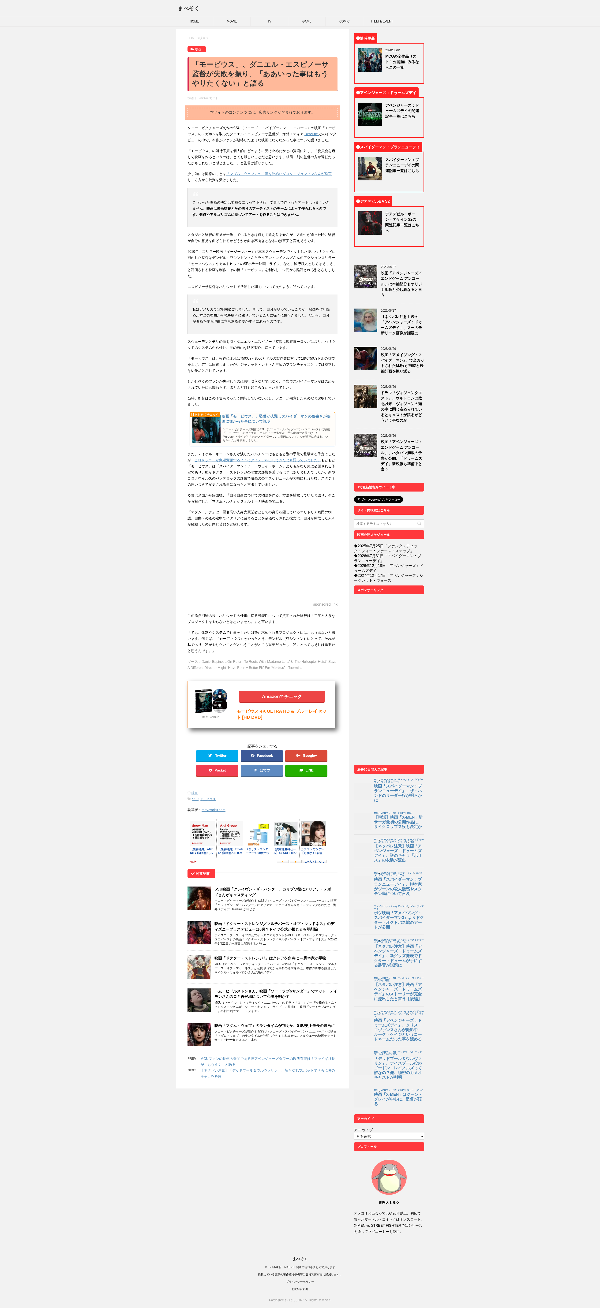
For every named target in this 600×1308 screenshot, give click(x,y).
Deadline (311, 134)
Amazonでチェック (282, 696)
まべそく (189, 8)
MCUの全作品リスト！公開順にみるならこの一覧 (402, 61)
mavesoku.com (213, 810)
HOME (194, 21)
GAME (306, 21)
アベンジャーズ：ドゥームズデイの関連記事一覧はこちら (402, 110)
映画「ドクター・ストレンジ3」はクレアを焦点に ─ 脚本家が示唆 (270, 958)
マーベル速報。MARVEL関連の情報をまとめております (300, 1267)
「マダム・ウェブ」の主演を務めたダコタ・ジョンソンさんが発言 (279, 173)
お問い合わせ (300, 1288)
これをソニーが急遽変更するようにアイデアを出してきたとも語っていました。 (258, 460)
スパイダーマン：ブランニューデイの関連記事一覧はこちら (402, 165)
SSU (195, 799)
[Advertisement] (263, 565)
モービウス (208, 799)
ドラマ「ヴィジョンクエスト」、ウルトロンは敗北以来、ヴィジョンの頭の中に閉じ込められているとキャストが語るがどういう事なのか (401, 406)
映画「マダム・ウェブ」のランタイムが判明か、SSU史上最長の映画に (274, 1025)
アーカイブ (363, 1130)
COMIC (344, 21)
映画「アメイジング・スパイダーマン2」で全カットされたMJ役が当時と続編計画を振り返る (402, 363)
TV (269, 21)
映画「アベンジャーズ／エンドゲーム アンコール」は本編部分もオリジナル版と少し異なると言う (401, 284)
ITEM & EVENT (382, 21)
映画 (194, 792)
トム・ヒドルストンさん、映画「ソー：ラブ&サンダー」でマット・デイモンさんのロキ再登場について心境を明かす (275, 993)
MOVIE (232, 21)
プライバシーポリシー (300, 1281)
